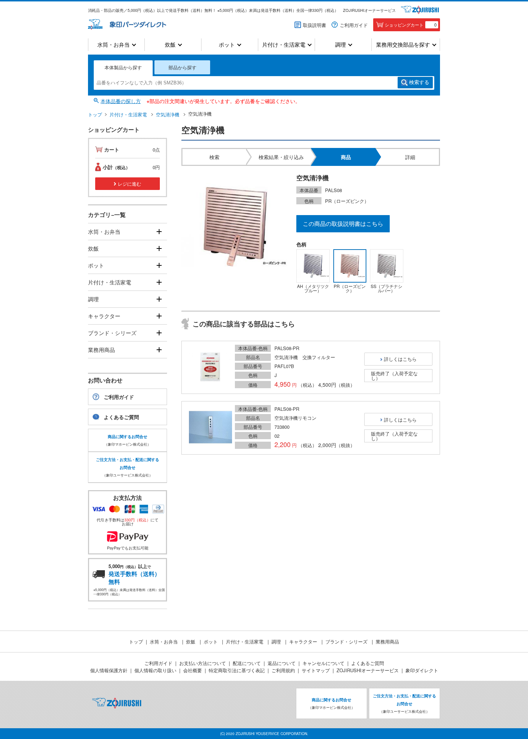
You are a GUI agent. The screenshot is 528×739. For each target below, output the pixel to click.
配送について (247, 663)
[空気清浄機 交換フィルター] (210, 367)
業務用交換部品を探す (403, 45)
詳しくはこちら (400, 358)
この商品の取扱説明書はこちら (343, 223)
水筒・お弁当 (113, 45)
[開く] (159, 232)
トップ (95, 114)
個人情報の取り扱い (155, 670)
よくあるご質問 (121, 416)
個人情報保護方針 (109, 670)
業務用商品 (101, 349)
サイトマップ (316, 670)
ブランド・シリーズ (112, 332)
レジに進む (129, 183)
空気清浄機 (167, 114)
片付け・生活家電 (283, 45)
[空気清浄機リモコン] (210, 428)
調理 (340, 45)
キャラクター (104, 316)
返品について (282, 663)
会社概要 (192, 670)
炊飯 (170, 45)
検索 (419, 82)
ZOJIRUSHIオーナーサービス (369, 10)
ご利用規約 (283, 670)
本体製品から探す (123, 67)
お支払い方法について (202, 663)
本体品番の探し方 (121, 100)
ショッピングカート (411, 25)
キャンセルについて (323, 663)
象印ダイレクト (422, 670)
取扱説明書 (314, 25)
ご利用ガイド (354, 25)
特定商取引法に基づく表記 (237, 670)
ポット (227, 45)
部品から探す (182, 67)
